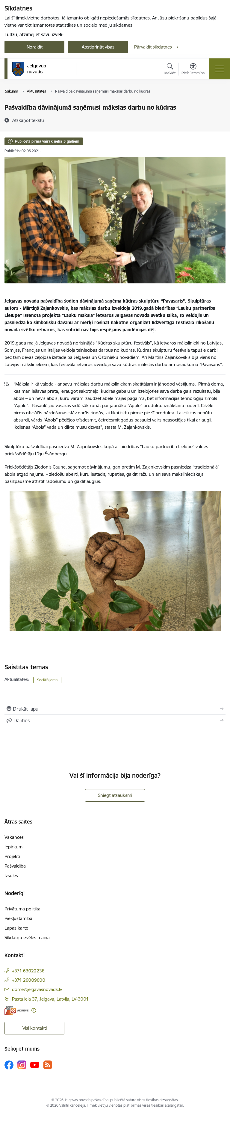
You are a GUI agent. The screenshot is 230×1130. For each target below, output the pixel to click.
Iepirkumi (13, 847)
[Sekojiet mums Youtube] (34, 1064)
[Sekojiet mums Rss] (47, 1064)
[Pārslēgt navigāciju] (219, 68)
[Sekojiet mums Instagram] (21, 1064)
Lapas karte (16, 928)
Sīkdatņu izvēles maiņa (27, 937)
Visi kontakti (34, 1028)
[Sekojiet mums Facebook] (8, 1064)
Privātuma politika (22, 909)
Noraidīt (35, 47)
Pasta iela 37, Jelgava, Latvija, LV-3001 (50, 999)
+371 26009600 (28, 980)
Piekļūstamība (18, 918)
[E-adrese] (16, 1010)
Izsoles (11, 875)
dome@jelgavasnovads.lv (37, 989)
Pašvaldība (15, 866)
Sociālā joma (47, 680)
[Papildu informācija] (33, 1010)
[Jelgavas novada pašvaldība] (33, 69)
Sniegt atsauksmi (115, 795)
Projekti (12, 856)
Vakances (14, 837)
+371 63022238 (28, 971)
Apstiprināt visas (98, 47)
